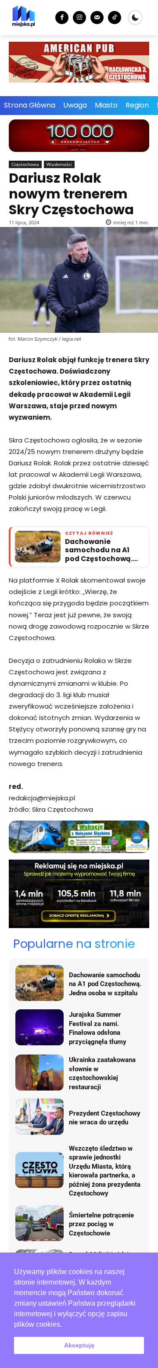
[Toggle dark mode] (135, 17)
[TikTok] (114, 17)
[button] (65, 1325)
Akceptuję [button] (79, 1345)
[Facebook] (61, 17)
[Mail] (97, 17)
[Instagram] (79, 17)
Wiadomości (59, 164)
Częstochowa (25, 164)
